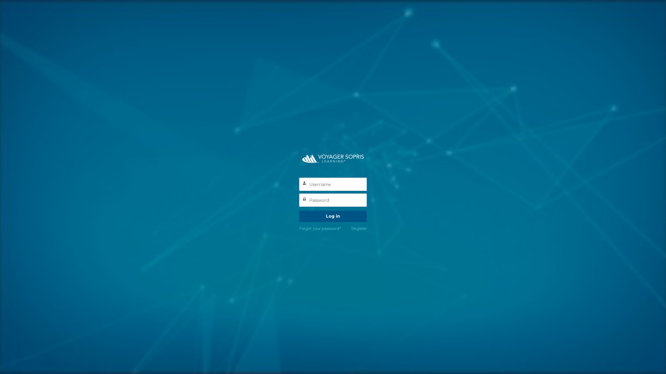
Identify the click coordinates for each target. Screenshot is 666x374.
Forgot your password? (320, 228)
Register (359, 228)
